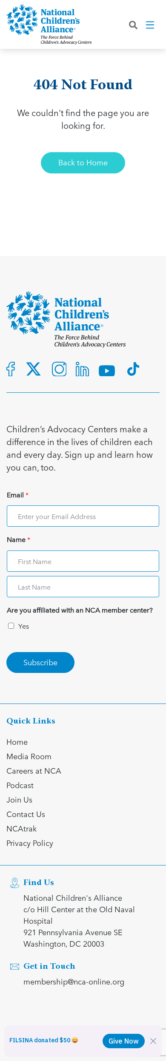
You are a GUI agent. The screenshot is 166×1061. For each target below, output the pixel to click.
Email (18, 495)
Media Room (29, 756)
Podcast (20, 785)
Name (18, 539)
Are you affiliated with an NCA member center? (80, 610)
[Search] (133, 24)
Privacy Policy (29, 842)
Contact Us (25, 814)
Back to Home (83, 162)
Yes (23, 626)
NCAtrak (21, 828)
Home (17, 741)
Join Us (19, 799)
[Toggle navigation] (151, 24)
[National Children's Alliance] (49, 24)
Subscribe (40, 662)
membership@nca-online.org (73, 981)
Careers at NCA (33, 770)
